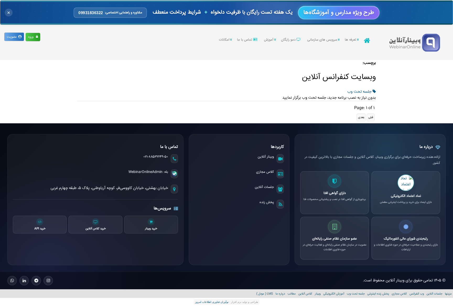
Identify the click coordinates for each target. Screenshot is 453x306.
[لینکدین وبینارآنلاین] (24, 280)
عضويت (12, 37)
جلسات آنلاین (264, 187)
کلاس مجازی (265, 172)
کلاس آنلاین (305, 294)
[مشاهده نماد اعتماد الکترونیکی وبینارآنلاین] (405, 182)
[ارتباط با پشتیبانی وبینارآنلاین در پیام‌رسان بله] (174, 173)
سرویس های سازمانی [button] (322, 39)
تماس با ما (245, 39)
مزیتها (448, 294)
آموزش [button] (268, 39)
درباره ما (280, 294)
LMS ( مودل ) (264, 294)
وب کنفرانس (416, 294)
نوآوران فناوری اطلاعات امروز (212, 302)
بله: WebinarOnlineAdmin (148, 172)
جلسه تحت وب (360, 92)
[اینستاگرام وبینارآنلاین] (48, 280)
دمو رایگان (288, 39)
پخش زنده (267, 202)
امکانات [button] (224, 39)
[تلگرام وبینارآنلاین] (36, 280)
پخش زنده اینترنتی (378, 294)
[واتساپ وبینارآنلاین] (12, 280)
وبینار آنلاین (266, 156)
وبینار (318, 294)
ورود (32, 37)
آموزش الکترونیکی (333, 294)
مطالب (292, 294)
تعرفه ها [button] (350, 39)
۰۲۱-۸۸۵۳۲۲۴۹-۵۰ (156, 156)
